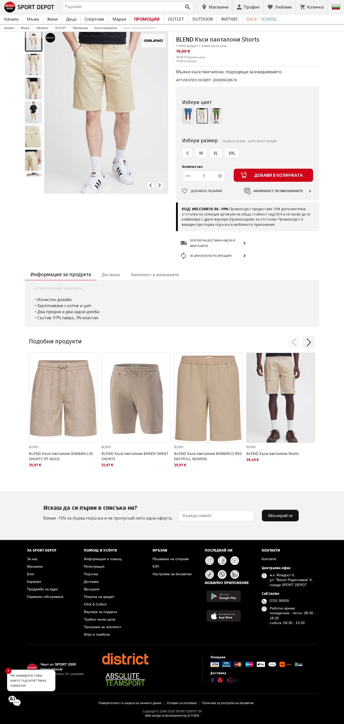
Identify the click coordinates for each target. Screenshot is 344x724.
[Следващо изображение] (33, 173)
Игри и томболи (97, 634)
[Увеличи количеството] (220, 176)
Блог (31, 574)
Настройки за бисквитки (172, 574)
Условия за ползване (182, 703)
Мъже (33, 19)
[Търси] (187, 7)
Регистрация (94, 566)
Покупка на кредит (99, 597)
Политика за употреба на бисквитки (228, 703)
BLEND (184, 39)
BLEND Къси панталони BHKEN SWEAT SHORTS (134, 456)
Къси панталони (105, 28)
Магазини (35, 566)
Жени (52, 19)
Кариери (34, 582)
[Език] (336, 7)
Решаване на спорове (171, 559)
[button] (294, 342)
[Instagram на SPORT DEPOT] (209, 560)
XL (216, 153)
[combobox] (127, 6)
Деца (71, 19)
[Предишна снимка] (151, 185)
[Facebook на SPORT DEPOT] (222, 560)
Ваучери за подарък (100, 612)
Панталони (80, 28)
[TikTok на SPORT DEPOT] (209, 574)
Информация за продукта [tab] (60, 274)
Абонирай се (280, 515)
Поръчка (91, 574)
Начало (11, 19)
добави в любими (206, 191)
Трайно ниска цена (99, 619)
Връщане (91, 589)
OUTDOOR (202, 19)
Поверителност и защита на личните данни (129, 703)
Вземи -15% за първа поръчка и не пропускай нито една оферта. (107, 512)
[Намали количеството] (188, 176)
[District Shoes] (125, 659)
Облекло (42, 28)
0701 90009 (279, 601)
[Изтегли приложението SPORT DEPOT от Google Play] (224, 596)
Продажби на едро (42, 589)
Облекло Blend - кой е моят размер (249, 141)
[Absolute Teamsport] (125, 679)
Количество (192, 167)
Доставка (91, 582)
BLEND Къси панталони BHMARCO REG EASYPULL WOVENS (208, 456)
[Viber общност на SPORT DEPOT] (222, 574)
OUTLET (176, 19)
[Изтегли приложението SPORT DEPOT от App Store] (224, 616)
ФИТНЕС (229, 19)
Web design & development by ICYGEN (172, 715)
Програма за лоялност (102, 627)
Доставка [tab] (111, 274)
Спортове (94, 19)
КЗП (156, 566)
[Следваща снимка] (160, 185)
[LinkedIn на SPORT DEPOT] (234, 574)
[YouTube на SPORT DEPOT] (234, 560)
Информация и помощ (103, 559)
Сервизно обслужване (45, 597)
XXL (232, 153)
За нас (32, 559)
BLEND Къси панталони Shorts (272, 453)
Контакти (269, 559)
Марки (119, 19)
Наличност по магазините (278, 191)
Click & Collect (95, 604)
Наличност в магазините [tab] (155, 274)
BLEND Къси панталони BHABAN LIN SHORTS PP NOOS (61, 456)
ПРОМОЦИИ (147, 19)
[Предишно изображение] (33, 35)
